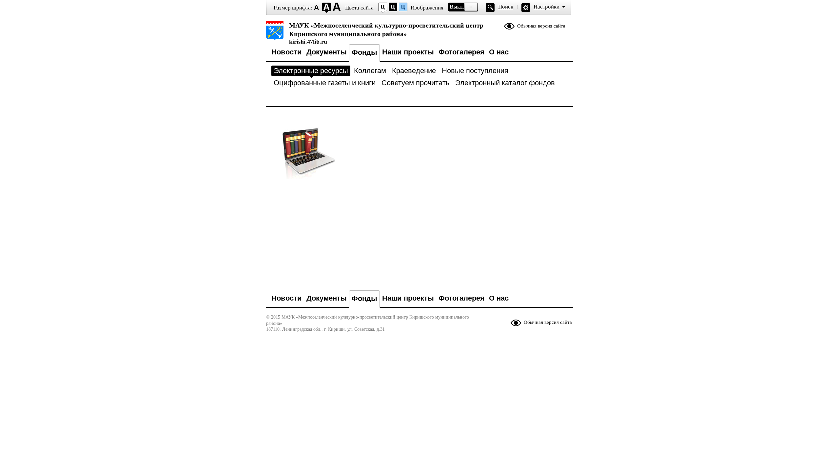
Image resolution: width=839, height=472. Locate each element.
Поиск (505, 7)
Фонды (364, 52)
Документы (326, 52)
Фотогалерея (461, 52)
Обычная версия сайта (541, 26)
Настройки (546, 7)
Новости (286, 52)
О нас (499, 52)
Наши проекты (408, 52)
